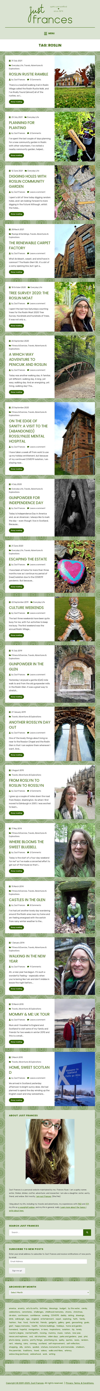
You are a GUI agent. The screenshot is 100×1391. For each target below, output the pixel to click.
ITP (87, 1204)
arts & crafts (32, 1308)
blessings (53, 1308)
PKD (80, 1204)
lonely (78, 1329)
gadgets (52, 1322)
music (60, 1333)
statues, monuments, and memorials (57, 1347)
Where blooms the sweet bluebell (26, 844)
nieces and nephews (18, 1336)
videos (44, 1350)
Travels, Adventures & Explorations (26, 717)
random (84, 1340)
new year (76, 1333)
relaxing (18, 1343)
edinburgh (19, 1319)
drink (11, 1319)
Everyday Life (17, 65)
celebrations (14, 1312)
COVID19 (55, 1315)
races (76, 1340)
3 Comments (35, 80)
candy (84, 1308)
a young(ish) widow (26, 1207)
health (35, 1326)
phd (85, 1336)
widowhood (35, 1354)
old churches (40, 1336)
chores (68, 1312)
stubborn (80, 1347)
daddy (63, 1315)
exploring (67, 1319)
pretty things (36, 1340)
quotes (69, 1340)
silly (21, 1347)
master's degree (16, 1333)
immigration (34, 1329)
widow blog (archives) (18, 1354)
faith (75, 1319)
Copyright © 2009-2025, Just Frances (25, 1383)
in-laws (44, 1329)
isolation (66, 1329)
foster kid (34, 1322)
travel (36, 1350)
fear (19, 1322)
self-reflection (73, 1343)
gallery (61, 1322)
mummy (51, 1333)
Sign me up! (17, 1271)
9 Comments (35, 967)
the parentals (15, 1350)
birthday (43, 1308)
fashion (12, 1322)
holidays (60, 1326)
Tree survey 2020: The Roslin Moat (29, 295)
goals (86, 1322)
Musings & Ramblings (20, 234)
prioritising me (50, 1340)
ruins (26, 1343)
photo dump (14, 1340)
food (25, 1322)
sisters (27, 1347)
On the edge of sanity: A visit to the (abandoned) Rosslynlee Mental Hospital (28, 431)
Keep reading (16, 102)
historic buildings (47, 1326)
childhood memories (54, 1312)
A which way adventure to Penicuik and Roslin (28, 359)
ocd (31, 1336)
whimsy (68, 1350)
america (12, 1308)
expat (58, 1319)
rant (11, 1343)
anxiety (21, 1308)
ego (28, 1319)
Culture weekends (26, 607)
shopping (13, 1347)
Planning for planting (22, 125)
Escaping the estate (28, 559)
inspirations (55, 1329)
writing (52, 1354)
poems (25, 1340)
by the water (74, 1308)
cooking (45, 1315)
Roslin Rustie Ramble (28, 74)
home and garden (74, 1326)
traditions (27, 1350)
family (82, 1319)
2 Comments (35, 133)
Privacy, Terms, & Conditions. (80, 1383)
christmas (77, 1312)
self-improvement (56, 1343)
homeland (13, 1329)
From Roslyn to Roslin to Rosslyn (26, 783)
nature (67, 1333)
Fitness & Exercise (19, 346)
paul (80, 1336)
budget (63, 1308)
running (33, 1343)
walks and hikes (56, 1350)
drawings (80, 1315)
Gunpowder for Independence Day (26, 500)
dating (71, 1315)
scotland (42, 1343)
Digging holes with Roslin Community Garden (27, 181)
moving (43, 1333)
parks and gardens (68, 1336)
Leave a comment (37, 192)
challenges (38, 1312)
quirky (61, 1340)
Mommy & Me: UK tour (29, 1014)
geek (68, 1322)
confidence (35, 1315)
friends (43, 1322)
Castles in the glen (27, 899)
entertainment (47, 1319)
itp (73, 1329)
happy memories (22, 1326)
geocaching (77, 1322)
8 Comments (35, 905)
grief (11, 1326)
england (35, 1319)
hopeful (23, 1329)
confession (23, 1315)
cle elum (12, 1315)
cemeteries (27, 1312)
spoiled (36, 1347)
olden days (53, 1336)
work (45, 1354)
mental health (31, 1333)
